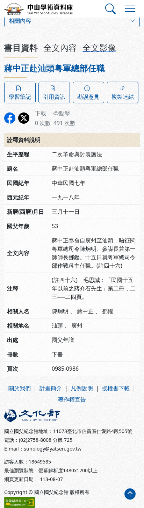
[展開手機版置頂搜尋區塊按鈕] (110, 9)
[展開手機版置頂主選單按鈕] (130, 9)
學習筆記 (20, 97)
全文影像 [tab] (99, 47)
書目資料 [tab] (21, 47)
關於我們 (19, 388)
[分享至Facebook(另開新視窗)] (9, 118)
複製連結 (122, 97)
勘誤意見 (88, 97)
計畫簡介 (50, 388)
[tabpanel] (72, 219)
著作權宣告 (72, 399)
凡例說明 (82, 388)
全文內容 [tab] (60, 47)
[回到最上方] (130, 494)
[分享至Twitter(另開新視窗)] (23, 118)
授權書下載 (116, 388)
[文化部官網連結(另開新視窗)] (36, 415)
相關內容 (20, 21)
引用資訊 (54, 97)
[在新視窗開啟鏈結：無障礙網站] (19, 502)
